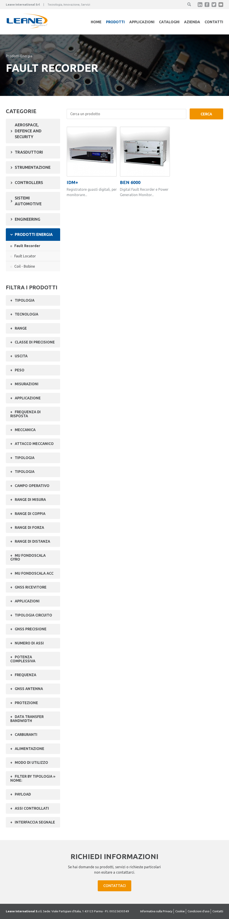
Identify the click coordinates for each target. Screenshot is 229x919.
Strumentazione (33, 167)
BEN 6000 (130, 182)
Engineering (27, 219)
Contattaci (114, 886)
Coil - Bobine (24, 266)
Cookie (180, 911)
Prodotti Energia (19, 56)
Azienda (192, 22)
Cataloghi (169, 22)
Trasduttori (29, 152)
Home (96, 22)
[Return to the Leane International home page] (27, 27)
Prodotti (115, 22)
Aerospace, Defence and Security (28, 131)
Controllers (29, 182)
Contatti (214, 22)
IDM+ (72, 182)
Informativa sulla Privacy (156, 911)
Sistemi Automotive (28, 201)
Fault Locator (25, 256)
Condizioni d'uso (199, 911)
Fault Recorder (27, 246)
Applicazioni (142, 22)
